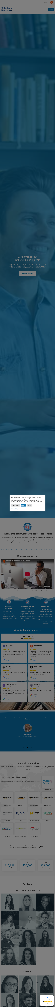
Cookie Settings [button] (15, 505)
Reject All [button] (29, 505)
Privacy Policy (14, 508)
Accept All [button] (23, 505)
